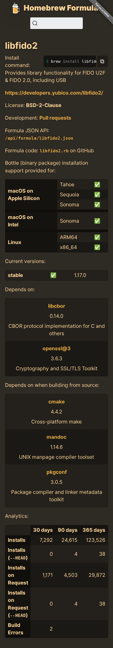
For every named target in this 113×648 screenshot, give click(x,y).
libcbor (56, 306)
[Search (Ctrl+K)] (56, 23)
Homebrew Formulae (63, 7)
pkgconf (57, 472)
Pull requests (55, 118)
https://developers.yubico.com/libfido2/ (54, 93)
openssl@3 (57, 348)
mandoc (56, 437)
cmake (56, 401)
